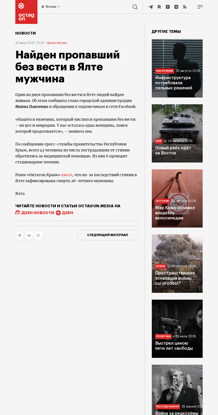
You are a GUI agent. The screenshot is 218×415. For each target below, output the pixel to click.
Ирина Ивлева (57, 43)
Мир (159, 141)
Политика (163, 336)
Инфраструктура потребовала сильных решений (173, 83)
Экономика (164, 71)
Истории (162, 201)
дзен (67, 213)
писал (66, 175)
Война (160, 266)
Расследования (167, 406)
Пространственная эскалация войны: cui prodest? (175, 278)
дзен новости (38, 213)
